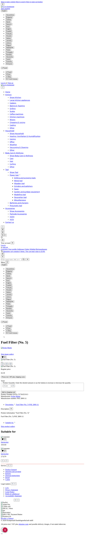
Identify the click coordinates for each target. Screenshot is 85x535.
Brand (7, 478)
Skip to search (21, 2)
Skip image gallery (7, 354)
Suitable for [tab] (9, 423)
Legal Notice (9, 492)
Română (9, 54)
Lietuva (8, 43)
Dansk (8, 22)
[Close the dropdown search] (27, 259)
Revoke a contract (7, 518)
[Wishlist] (2, 238)
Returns (8, 474)
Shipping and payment (13, 472)
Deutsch (9, 24)
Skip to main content (8, 2)
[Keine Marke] (42, 348)
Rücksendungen (41, 249)
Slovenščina (10, 15)
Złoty (8, 77)
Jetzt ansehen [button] (5, 9)
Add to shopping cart (8, 392)
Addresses (21, 249)
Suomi (8, 59)
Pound (9, 72)
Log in (3, 83)
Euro (8, 74)
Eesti (8, 26)
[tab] (22, 405)
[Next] (2, 226)
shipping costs (23, 524)
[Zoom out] (2, 364)
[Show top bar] (2, 254)
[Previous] (2, 87)
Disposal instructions (12, 476)
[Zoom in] (10, 364)
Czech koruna (11, 79)
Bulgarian (9, 17)
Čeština (8, 19)
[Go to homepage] (7, 7)
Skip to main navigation (34, 2)
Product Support (11, 470)
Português (9, 52)
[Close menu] (12, 243)
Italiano (8, 38)
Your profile (12, 249)
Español (8, 31)
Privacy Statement (11, 490)
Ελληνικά (9, 64)
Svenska (9, 61)
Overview (4, 249)
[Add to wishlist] (4, 357)
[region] (42, 361)
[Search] (4, 235)
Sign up (10, 83)
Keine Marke (15, 396)
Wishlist (33, 249)
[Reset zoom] (6, 364)
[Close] (2, 256)
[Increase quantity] (13, 385)
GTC (7, 488)
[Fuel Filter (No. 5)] (8, 360)
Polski (8, 50)
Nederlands (9, 47)
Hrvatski (9, 36)
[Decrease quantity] (4, 385)
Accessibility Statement (13, 496)
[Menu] (2, 229)
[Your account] (2, 240)
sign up (5, 247)
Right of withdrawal (12, 494)
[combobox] (11, 260)
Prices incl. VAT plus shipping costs (13, 377)
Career (7, 480)
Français (9, 33)
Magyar (8, 45)
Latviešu (9, 40)
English (8, 29)
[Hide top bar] (2, 4)
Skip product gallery (8, 426)
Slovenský (9, 57)
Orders (27, 249)
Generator (5, 442)
